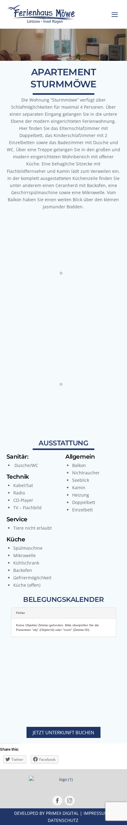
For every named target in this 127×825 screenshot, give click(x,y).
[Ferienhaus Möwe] (41, 20)
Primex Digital (62, 813)
